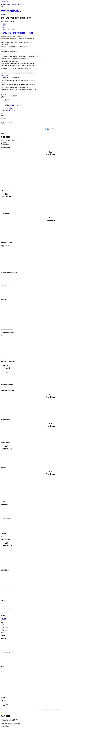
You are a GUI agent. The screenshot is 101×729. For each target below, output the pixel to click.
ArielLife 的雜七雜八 (11, 10)
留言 (13, 105)
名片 (4, 27)
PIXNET (40, 709)
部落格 (5, 25)
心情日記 (12, 21)
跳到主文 (3, 14)
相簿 (4, 24)
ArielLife (3, 97)
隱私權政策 (58, 709)
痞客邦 (10, 105)
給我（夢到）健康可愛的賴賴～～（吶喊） (19, 33)
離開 (8, 726)
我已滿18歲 (3, 726)
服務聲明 (63, 709)
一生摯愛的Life (12, 110)
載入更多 (3, 115)
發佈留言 (3, 124)
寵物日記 (11, 109)
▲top (2, 113)
